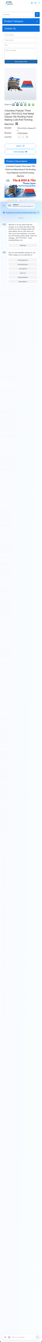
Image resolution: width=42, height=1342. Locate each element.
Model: (8, 128)
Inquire (19, 146)
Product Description (16, 161)
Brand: (8, 133)
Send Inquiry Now (21, 61)
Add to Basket (19, 152)
